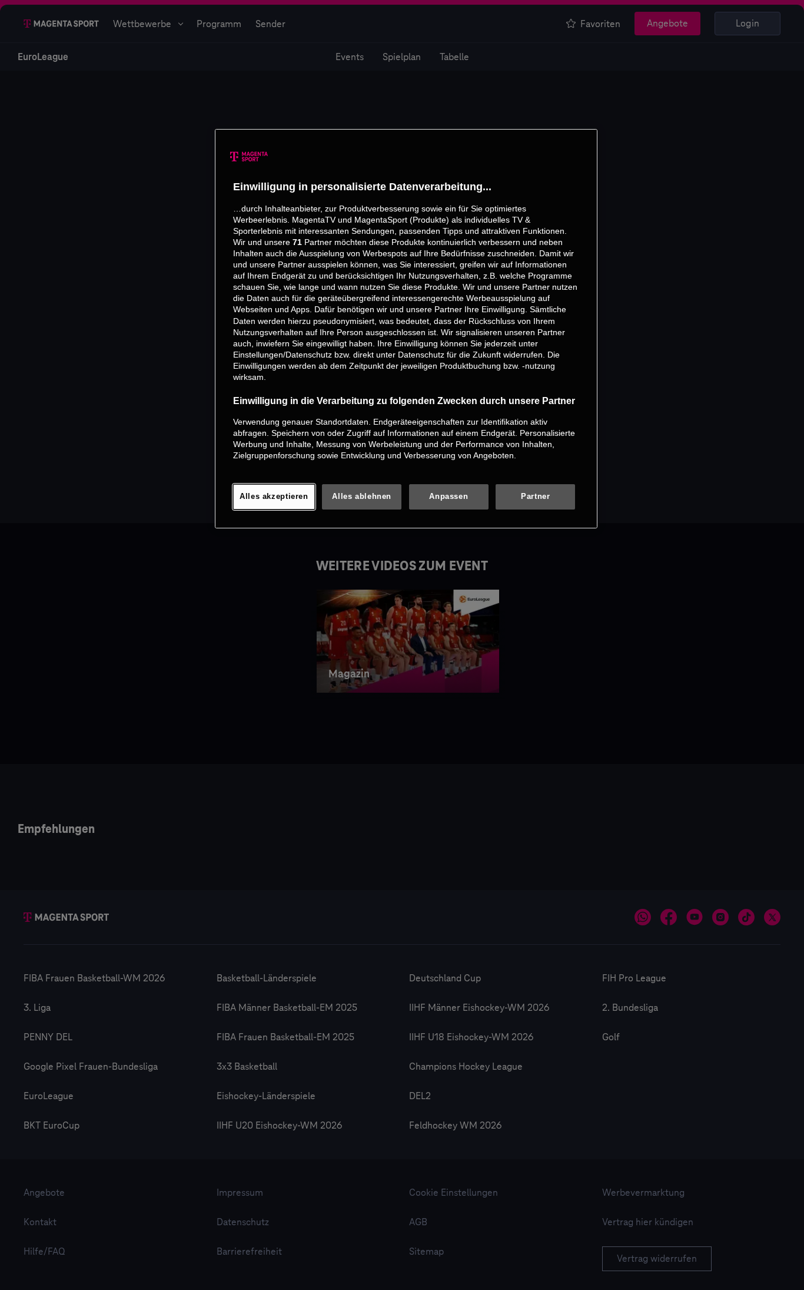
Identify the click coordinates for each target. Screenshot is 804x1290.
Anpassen (448, 496)
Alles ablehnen (361, 496)
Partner (535, 496)
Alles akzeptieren (274, 496)
